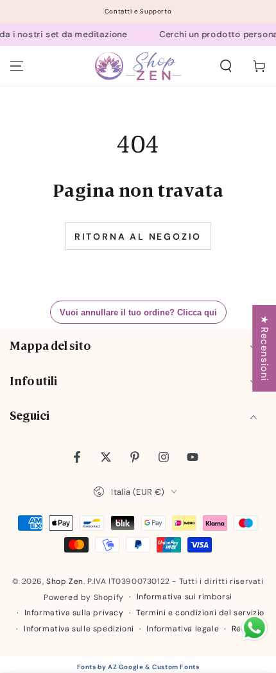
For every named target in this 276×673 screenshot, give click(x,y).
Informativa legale (182, 629)
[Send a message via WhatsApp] (254, 628)
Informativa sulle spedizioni (79, 629)
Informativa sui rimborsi (184, 597)
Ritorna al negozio (138, 236)
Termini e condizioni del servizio (200, 613)
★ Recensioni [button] (264, 348)
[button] (226, 66)
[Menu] (16, 66)
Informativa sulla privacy (74, 613)
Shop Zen (64, 581)
